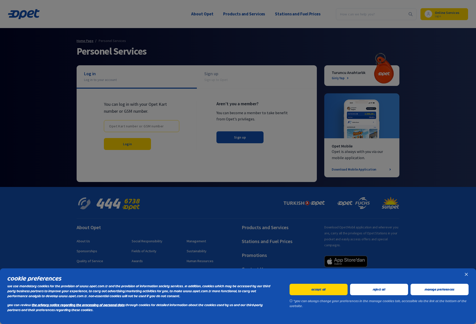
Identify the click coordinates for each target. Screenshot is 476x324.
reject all (379, 289)
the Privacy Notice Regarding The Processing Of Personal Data (78, 305)
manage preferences (440, 289)
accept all (318, 289)
